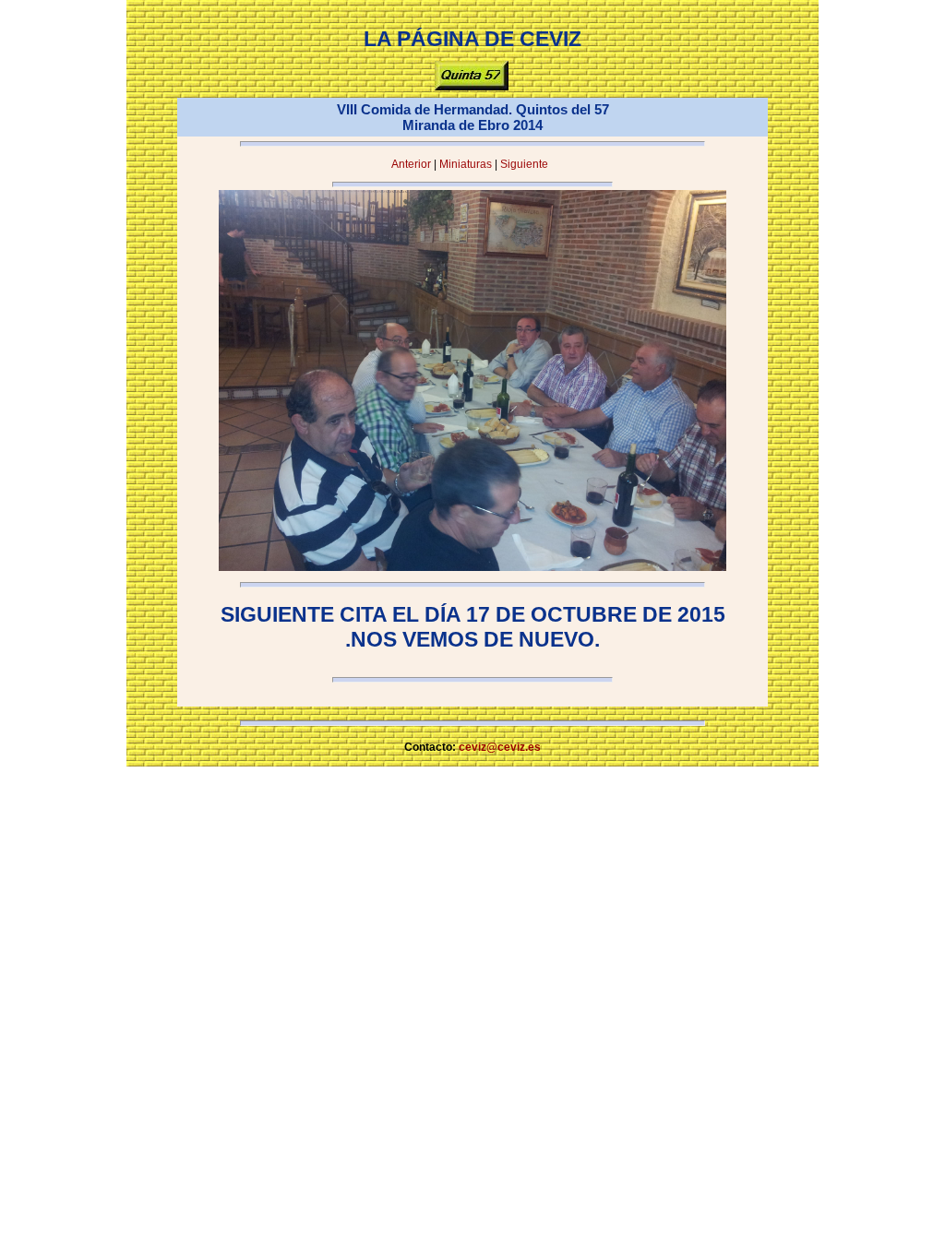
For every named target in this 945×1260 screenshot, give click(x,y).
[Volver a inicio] (471, 86)
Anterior (411, 164)
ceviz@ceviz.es (500, 747)
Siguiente (524, 164)
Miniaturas (465, 164)
